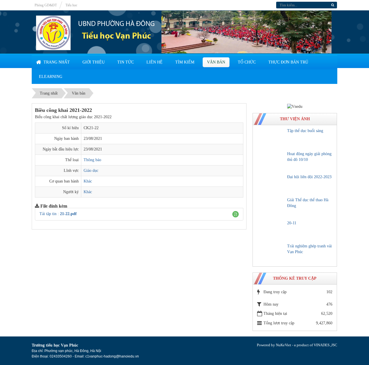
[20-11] (271, 230)
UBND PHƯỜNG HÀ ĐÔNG (116, 24)
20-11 (291, 223)
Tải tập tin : (58, 214)
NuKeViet (283, 345)
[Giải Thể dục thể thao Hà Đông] (271, 207)
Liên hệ (154, 62)
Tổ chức (247, 62)
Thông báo (92, 160)
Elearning (50, 76)
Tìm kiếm (184, 62)
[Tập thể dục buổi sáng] (271, 138)
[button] (235, 214)
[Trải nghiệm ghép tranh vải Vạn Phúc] (271, 253)
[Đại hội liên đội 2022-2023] (271, 184)
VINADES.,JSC (325, 345)
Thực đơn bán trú (288, 62)
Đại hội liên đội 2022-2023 (309, 177)
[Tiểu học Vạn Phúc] (53, 32)
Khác (88, 181)
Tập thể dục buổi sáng (305, 131)
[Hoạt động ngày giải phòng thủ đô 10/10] (271, 161)
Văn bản (216, 62)
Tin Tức (125, 62)
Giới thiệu (93, 62)
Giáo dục (91, 170)
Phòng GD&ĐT (46, 5)
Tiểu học (71, 5)
